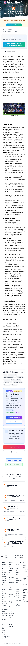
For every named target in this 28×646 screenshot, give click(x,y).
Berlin (17, 578)
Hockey (11, 619)
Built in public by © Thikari (9, 556)
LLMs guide (21, 643)
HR (2, 591)
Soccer (10, 611)
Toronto (18, 587)
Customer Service (13, 374)
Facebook (25, 574)
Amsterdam (19, 580)
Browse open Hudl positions (14, 24)
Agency (11, 584)
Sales (5, 374)
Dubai (17, 598)
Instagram (25, 569)
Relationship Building (16, 379)
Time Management (18, 382)
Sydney (17, 589)
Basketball (11, 613)
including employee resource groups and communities (12, 342)
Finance (4, 605)
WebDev (4, 564)
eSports (11, 568)
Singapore (18, 600)
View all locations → (17, 604)
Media (10, 572)
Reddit (24, 565)
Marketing (4, 584)
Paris (17, 582)
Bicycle (10, 587)
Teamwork (14, 384)
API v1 (16, 643)
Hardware (11, 575)
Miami (17, 593)
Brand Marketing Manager (4, 632)
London (18, 564)
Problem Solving (7, 382)
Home (4, 29)
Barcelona (18, 584)
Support (4, 589)
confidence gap (12, 354)
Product (4, 580)
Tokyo (17, 595)
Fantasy (11, 609)
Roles (3, 562)
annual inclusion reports (9, 349)
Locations (18, 562)
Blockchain (4, 603)
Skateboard (12, 596)
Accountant (5, 597)
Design (3, 582)
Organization (7, 384)
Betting (10, 570)
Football (11, 622)
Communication (19, 377)
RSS (24, 582)
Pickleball (11, 626)
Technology (12, 577)
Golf (10, 617)
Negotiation (6, 379)
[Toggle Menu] (24, 2)
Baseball (11, 615)
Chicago (18, 591)
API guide (13, 643)
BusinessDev (5, 574)
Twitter (24, 567)
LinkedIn (25, 571)
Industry (11, 562)
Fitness (10, 599)
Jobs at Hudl (9, 29)
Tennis (10, 624)
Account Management (9, 377)
